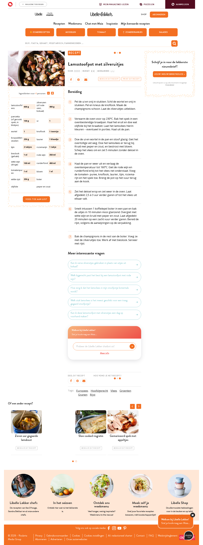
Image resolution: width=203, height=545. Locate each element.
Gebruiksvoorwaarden (57, 535)
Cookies (76, 535)
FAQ (151, 535)
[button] (180, 4)
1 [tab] (73, 461)
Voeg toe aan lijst (36, 199)
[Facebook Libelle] (109, 528)
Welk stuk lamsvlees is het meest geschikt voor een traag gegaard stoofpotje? (99, 302)
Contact (140, 535)
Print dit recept (131, 79)
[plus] (52, 93)
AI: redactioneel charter (120, 535)
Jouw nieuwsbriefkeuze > (169, 74)
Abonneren (41, 539)
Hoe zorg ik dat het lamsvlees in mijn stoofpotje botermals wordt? (100, 289)
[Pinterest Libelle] (125, 528)
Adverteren (56, 539)
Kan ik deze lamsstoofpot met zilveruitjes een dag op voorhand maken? (97, 314)
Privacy (38, 535)
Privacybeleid (169, 85)
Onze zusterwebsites (76, 539)
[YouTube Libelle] (119, 528)
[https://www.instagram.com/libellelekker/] (114, 528)
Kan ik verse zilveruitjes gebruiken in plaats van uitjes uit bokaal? (98, 264)
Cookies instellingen (94, 535)
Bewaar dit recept (109, 79)
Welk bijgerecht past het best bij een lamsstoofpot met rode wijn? (101, 277)
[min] (48, 93)
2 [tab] (76, 461)
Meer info (104, 353)
